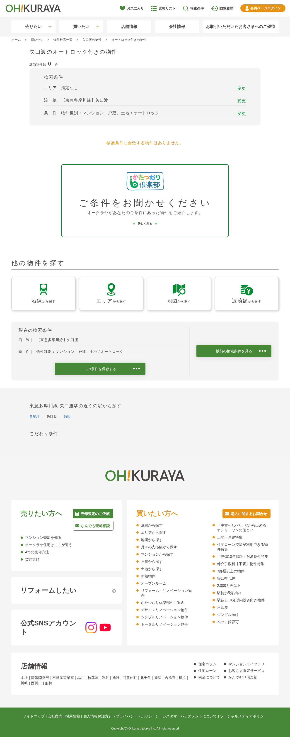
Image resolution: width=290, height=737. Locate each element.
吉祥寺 (170, 678)
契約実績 (32, 559)
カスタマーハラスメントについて (189, 716)
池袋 (115, 678)
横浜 (182, 678)
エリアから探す (153, 532)
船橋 (48, 683)
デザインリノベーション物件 (164, 610)
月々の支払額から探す (159, 547)
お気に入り (135, 8)
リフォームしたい (49, 590)
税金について (209, 677)
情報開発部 (40, 678)
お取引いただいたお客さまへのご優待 (240, 26)
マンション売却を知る (43, 537)
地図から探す (152, 540)
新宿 (158, 678)
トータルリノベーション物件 (164, 624)
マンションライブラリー (248, 664)
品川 (81, 678)
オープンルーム (153, 583)
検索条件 (197, 8)
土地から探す (152, 569)
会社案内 (55, 716)
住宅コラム (207, 664)
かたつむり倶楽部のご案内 (162, 603)
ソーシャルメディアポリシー (243, 716)
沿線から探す (152, 525)
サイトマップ (34, 716)
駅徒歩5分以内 (229, 593)
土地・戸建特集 (229, 537)
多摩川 (34, 416)
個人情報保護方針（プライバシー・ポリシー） (121, 716)
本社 (24, 678)
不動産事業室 (63, 678)
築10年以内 (226, 578)
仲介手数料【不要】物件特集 (240, 564)
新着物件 (148, 576)
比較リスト (167, 8)
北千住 (145, 678)
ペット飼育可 (228, 622)
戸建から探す (152, 562)
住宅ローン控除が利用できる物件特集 (242, 547)
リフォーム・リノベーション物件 (166, 593)
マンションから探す (157, 554)
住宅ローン (207, 671)
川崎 (24, 683)
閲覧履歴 (226, 8)
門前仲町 (130, 678)
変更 (241, 88)
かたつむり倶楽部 (242, 677)
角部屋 (222, 607)
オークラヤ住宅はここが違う (48, 545)
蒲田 (67, 416)
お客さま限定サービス (246, 671)
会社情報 (177, 26)
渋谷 (105, 678)
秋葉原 (93, 678)
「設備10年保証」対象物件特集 (242, 557)
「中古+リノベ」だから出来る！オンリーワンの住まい (243, 527)
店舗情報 (129, 26)
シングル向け (228, 615)
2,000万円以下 (229, 586)
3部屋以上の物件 (230, 571)
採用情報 (72, 716)
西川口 (36, 683)
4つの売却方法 (37, 552)
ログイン (265, 8)
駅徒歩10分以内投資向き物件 (241, 600)
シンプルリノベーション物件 (164, 617)
